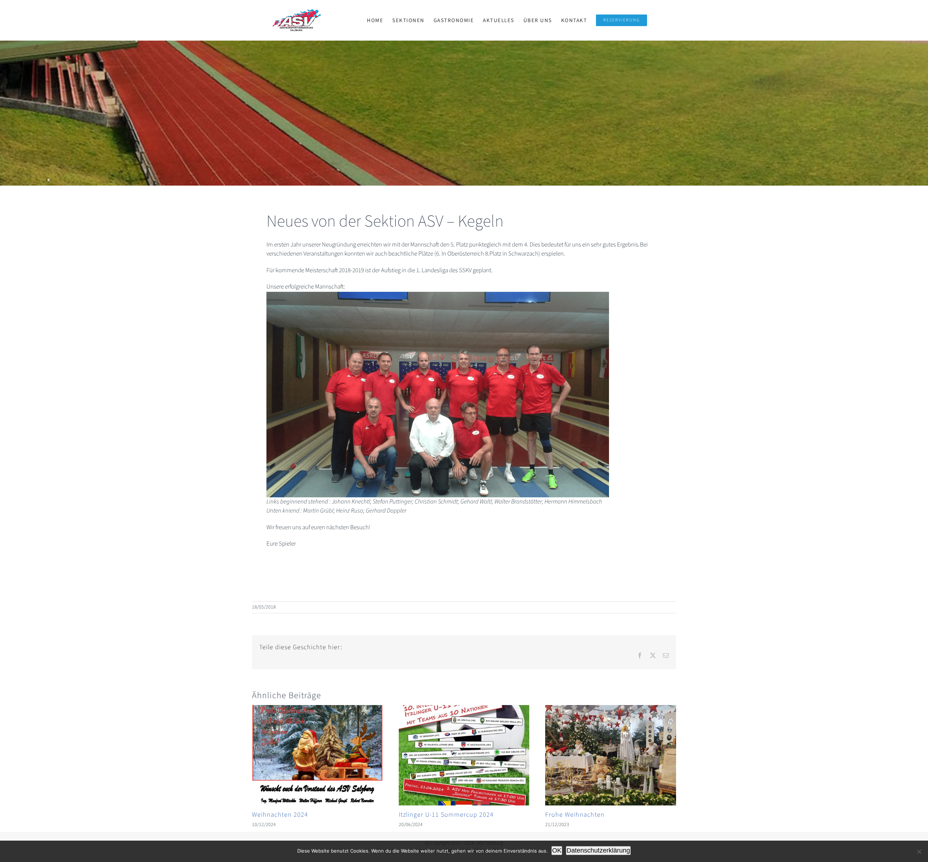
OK (557, 850)
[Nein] (919, 851)
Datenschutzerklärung (598, 850)
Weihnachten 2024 (280, 814)
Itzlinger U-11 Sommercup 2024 (446, 814)
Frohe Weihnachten (575, 814)
